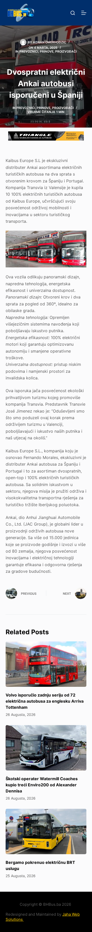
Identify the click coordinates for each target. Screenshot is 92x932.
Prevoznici (28, 51)
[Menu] (83, 12)
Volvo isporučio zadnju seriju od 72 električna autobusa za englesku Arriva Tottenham (45, 701)
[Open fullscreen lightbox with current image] (46, 249)
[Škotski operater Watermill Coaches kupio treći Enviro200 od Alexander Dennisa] (46, 748)
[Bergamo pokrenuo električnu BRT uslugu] (46, 831)
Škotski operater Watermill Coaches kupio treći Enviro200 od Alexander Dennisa (42, 784)
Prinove (46, 51)
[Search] (73, 13)
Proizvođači (66, 51)
